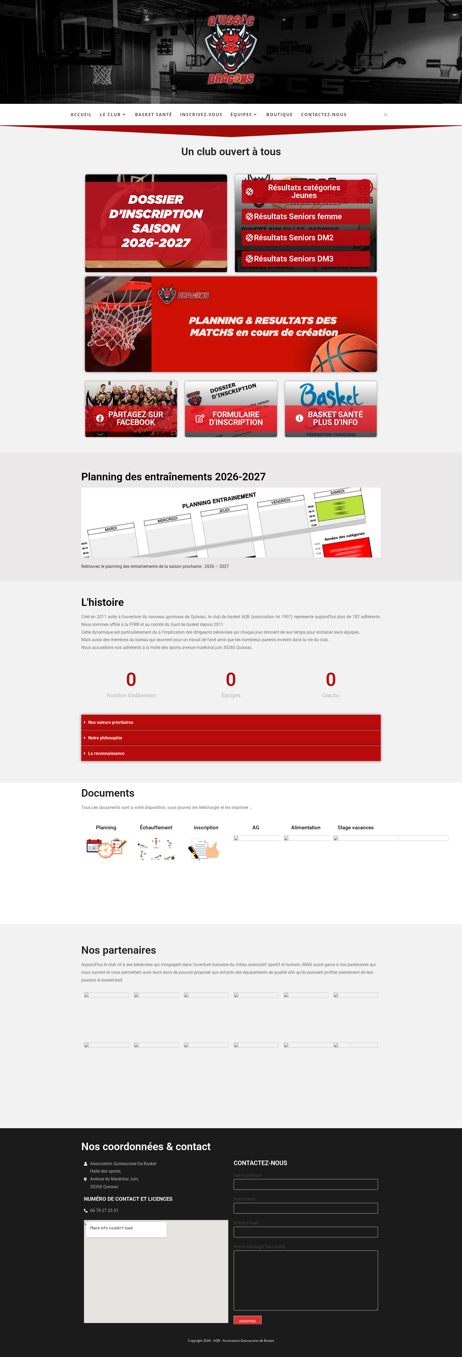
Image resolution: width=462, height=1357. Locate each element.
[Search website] (386, 115)
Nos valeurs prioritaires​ (110, 722)
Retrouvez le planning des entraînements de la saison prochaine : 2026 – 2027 (155, 566)
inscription (206, 827)
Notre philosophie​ (105, 737)
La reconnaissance (106, 753)
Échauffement (156, 827)
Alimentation (306, 827)
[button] (231, 722)
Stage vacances (356, 827)
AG (255, 827)
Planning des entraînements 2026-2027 (173, 477)
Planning (106, 827)
